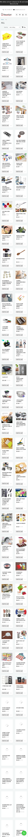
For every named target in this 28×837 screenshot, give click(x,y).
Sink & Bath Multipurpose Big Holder (6, 525)
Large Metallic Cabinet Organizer (20, 832)
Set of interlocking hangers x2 (19, 379)
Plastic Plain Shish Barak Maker (19, 305)
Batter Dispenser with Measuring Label (20, 551)
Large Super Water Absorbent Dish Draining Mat (21, 424)
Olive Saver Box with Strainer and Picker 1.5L (20, 780)
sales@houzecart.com (20, 9)
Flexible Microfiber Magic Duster (21, 282)
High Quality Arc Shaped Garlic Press (6, 237)
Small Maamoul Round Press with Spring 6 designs (7, 780)
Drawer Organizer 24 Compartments (20, 328)
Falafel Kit (5, 377)
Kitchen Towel (20, 707)
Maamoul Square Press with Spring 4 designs (21, 757)
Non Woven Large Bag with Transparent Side (7, 474)
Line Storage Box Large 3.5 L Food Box (6, 664)
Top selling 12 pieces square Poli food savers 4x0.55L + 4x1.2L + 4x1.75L (20, 807)
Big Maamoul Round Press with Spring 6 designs (7, 282)
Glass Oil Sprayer (20, 523)
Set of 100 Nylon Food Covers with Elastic (20, 43)
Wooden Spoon (20, 258)
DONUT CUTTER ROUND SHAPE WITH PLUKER (6, 734)
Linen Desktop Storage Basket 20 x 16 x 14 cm (6, 596)
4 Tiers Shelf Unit (6, 686)
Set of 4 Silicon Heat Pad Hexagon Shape (7, 305)
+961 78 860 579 (8, 9)
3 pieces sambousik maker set (20, 477)
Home (2, 19)
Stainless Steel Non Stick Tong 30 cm (7, 426)
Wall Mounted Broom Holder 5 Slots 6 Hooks (6, 165)
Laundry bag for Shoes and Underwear (6, 548)
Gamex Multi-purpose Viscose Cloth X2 (6, 45)
